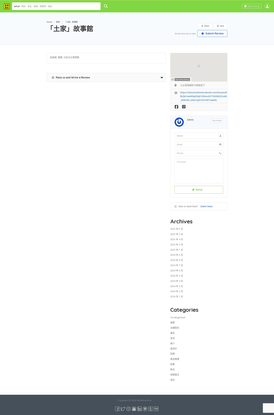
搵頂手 (173, 348)
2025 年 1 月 (176, 249)
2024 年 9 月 (176, 254)
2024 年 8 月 (176, 260)
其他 (58, 22)
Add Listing (253, 6)
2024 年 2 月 (176, 291)
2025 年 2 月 (176, 244)
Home (49, 22)
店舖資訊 (174, 327)
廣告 (172, 332)
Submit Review (214, 33)
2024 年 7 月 (176, 265)
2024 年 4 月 (176, 280)
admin (190, 119)
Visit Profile (216, 120)
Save (221, 26)
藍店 (172, 369)
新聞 (172, 353)
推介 (172, 343)
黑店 (172, 379)
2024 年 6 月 (176, 270)
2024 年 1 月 (176, 296)
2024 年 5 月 (176, 275)
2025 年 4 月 (176, 239)
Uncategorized (177, 317)
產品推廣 (174, 358)
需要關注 (174, 374)
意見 (172, 338)
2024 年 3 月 (176, 286)
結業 (172, 364)
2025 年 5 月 (176, 234)
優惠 (172, 322)
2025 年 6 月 (176, 228)
